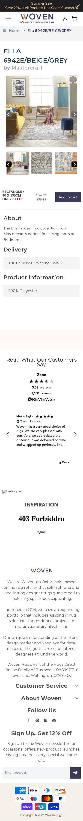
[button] (7, 434)
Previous (9, 114)
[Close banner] (78, 6)
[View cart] (74, 19)
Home (15, 31)
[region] (41, 6)
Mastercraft (27, 68)
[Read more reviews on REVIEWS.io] (41, 399)
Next (74, 114)
